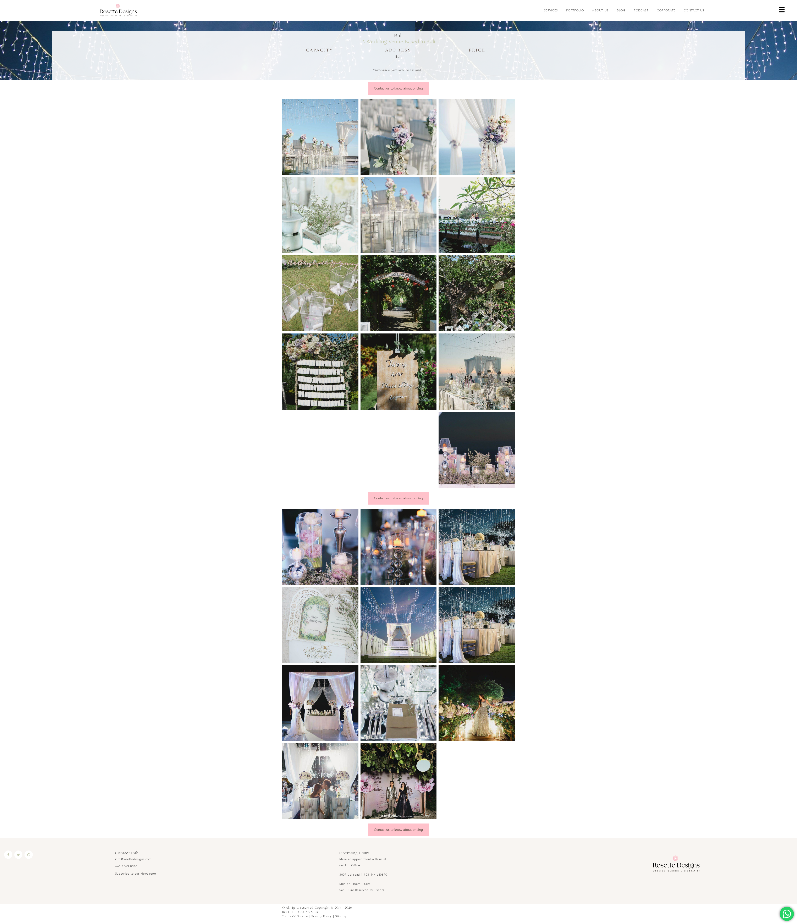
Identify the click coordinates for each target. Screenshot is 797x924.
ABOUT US (600, 10)
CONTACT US (694, 10)
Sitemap (341, 916)
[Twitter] (18, 854)
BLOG (621, 10)
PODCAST (641, 10)
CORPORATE (666, 10)
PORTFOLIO (575, 10)
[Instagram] (28, 854)
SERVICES (551, 10)
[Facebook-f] (8, 854)
